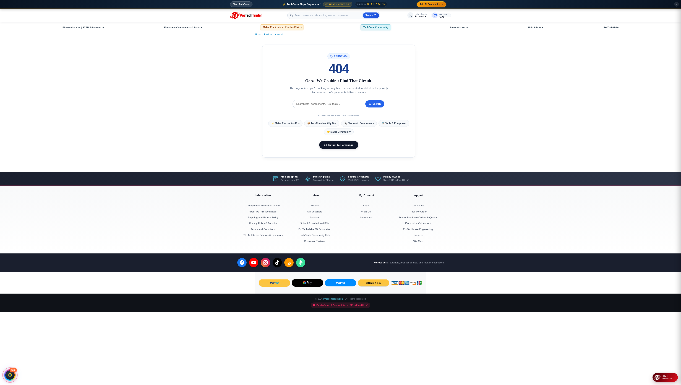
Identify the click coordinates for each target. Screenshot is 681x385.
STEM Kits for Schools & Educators (263, 235)
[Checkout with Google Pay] (307, 283)
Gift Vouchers (314, 211)
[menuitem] (82, 27)
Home (258, 34)
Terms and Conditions (263, 229)
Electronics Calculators (418, 223)
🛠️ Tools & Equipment (394, 123)
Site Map (418, 241)
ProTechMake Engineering (418, 229)
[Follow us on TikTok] (277, 262)
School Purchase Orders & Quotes (418, 217)
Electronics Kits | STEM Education (81, 27)
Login (366, 205)
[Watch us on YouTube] (253, 262)
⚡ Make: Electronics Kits (285, 123)
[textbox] (334, 15)
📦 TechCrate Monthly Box (321, 123)
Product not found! (273, 34)
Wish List (366, 211)
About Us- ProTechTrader (263, 211)
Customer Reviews (314, 241)
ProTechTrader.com (333, 298)
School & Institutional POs (314, 223)
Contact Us (418, 205)
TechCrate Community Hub (314, 235)
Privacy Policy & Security (263, 223)
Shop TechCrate (241, 4)
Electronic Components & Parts (182, 27)
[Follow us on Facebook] (242, 262)
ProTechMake (611, 27)
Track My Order (418, 211)
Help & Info (534, 27)
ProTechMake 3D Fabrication (314, 229)
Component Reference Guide (263, 205)
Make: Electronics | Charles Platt (281, 27)
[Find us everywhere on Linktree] (300, 262)
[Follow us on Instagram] (265, 262)
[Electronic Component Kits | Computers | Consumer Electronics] (246, 15)
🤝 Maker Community (339, 131)
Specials (314, 217)
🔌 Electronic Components (359, 123)
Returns (418, 235)
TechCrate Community (375, 27)
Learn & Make (457, 27)
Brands (315, 205)
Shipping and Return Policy (263, 217)
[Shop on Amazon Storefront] (289, 262)
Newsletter (366, 217)
